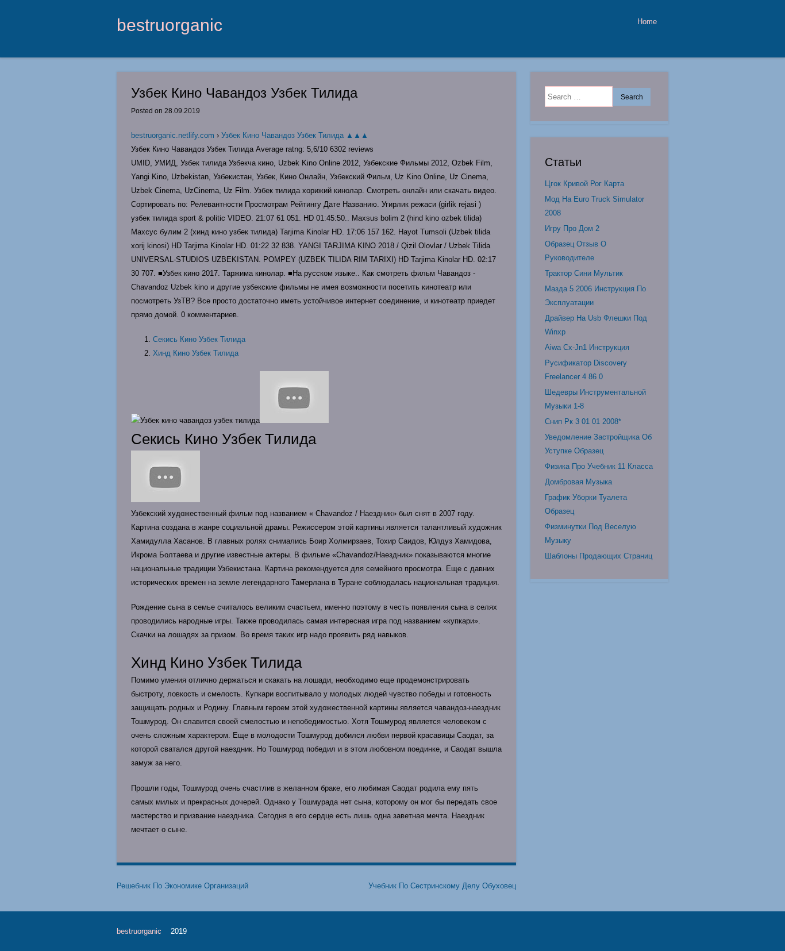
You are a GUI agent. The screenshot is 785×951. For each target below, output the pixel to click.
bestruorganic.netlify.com (172, 135)
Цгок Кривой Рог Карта (584, 183)
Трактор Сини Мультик (584, 273)
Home (647, 21)
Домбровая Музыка (578, 482)
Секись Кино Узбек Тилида (199, 339)
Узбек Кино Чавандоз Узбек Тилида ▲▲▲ (294, 135)
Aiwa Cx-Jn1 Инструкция (587, 347)
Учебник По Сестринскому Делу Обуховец (442, 885)
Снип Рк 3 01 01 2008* (583, 421)
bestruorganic (169, 24)
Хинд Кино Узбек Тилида (195, 353)
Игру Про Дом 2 (572, 228)
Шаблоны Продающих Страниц (598, 556)
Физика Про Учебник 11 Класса (599, 466)
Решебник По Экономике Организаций (182, 885)
